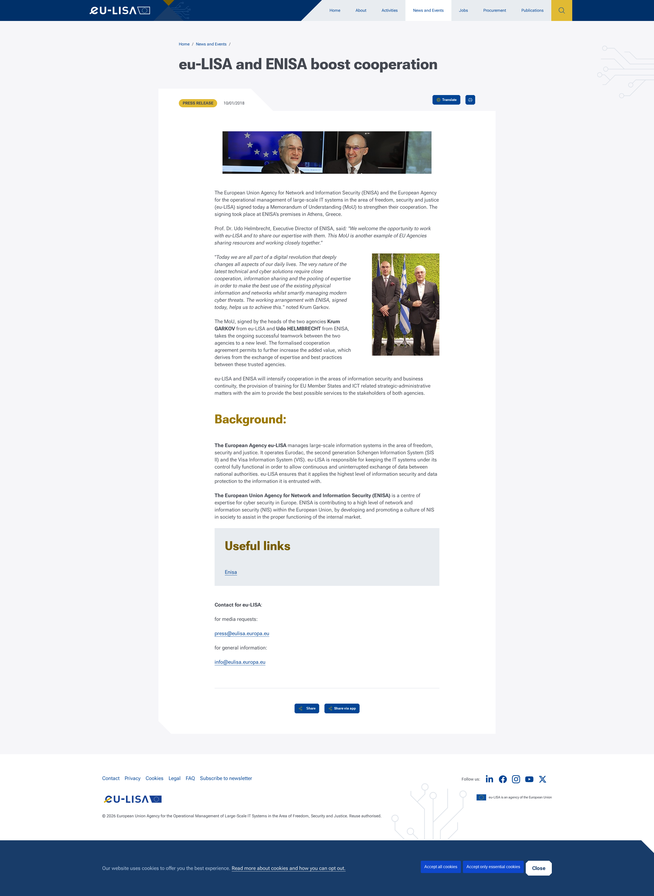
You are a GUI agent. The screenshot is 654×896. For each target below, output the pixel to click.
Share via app (345, 708)
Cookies (155, 778)
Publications (532, 10)
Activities (390, 10)
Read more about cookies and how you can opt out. (289, 868)
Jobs (463, 10)
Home (335, 10)
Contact (111, 778)
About (361, 10)
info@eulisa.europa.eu (240, 662)
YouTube (529, 779)
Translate (449, 100)
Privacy (133, 778)
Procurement (494, 10)
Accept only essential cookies (493, 867)
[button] (307, 708)
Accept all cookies (440, 867)
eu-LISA (125, 10)
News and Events (428, 10)
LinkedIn (489, 779)
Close (538, 868)
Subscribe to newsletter (226, 778)
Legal (175, 778)
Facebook (503, 779)
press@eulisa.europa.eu (242, 633)
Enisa (231, 572)
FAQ (190, 778)
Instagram (516, 779)
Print (470, 100)
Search (561, 10)
